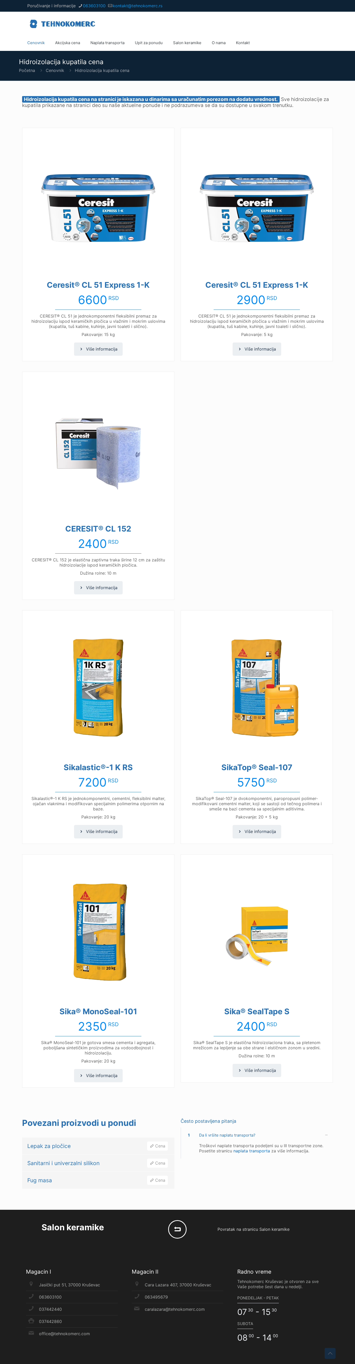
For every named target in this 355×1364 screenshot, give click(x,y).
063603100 (94, 5)
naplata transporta (252, 1150)
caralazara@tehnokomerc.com (175, 1309)
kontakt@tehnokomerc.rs (137, 5)
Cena (159, 1145)
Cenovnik (55, 70)
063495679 (156, 1297)
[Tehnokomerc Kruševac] (62, 23)
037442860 (50, 1321)
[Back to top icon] (330, 1353)
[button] (257, 1143)
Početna (27, 70)
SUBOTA (245, 1323)
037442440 (50, 1309)
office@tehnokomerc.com (64, 1333)
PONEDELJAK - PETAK (258, 1297)
